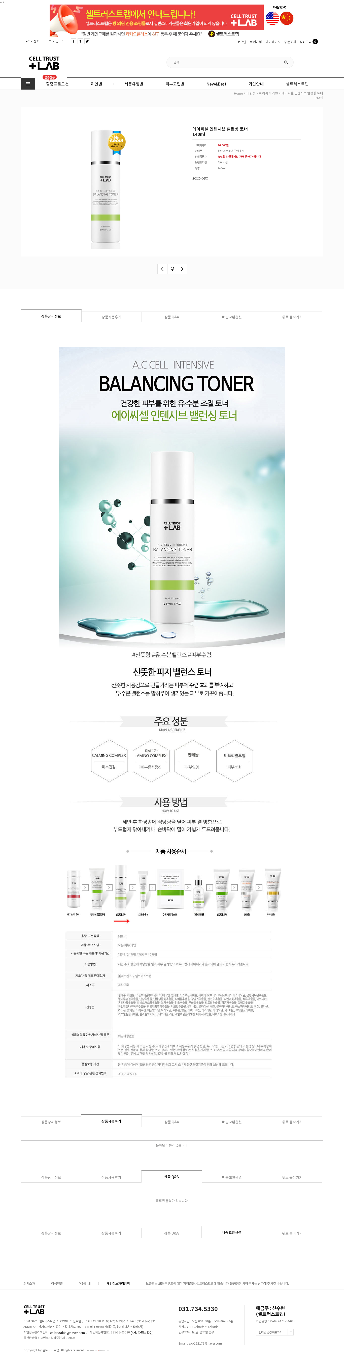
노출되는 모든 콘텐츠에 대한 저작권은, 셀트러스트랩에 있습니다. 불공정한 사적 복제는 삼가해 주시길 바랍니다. (217, 1283)
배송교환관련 (232, 316)
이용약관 (57, 1283)
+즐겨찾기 (33, 41)
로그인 (241, 41)
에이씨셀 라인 (268, 93)
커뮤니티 (58, 41)
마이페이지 (273, 41)
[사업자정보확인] (141, 1332)
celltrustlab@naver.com (67, 1332)
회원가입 (256, 41)
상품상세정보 (51, 316)
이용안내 (84, 1283)
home (238, 93)
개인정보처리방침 (118, 1283)
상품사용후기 (111, 316)
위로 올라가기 (292, 316)
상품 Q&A (171, 316)
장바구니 (306, 41)
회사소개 (29, 1283)
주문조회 (290, 41)
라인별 (251, 93)
